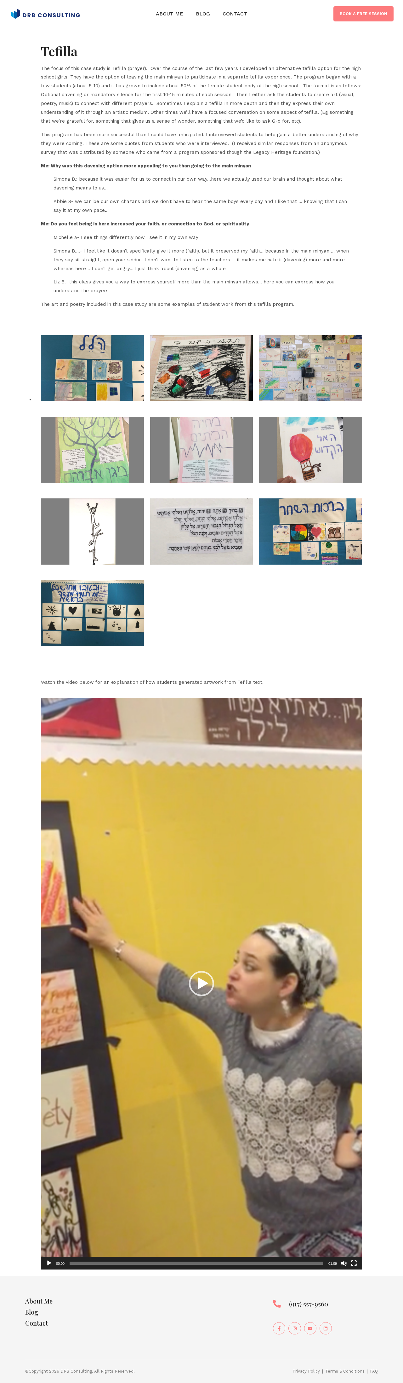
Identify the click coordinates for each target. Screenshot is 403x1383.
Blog (203, 14)
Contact (235, 14)
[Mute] (344, 1263)
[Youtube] (310, 1328)
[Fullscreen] (354, 1263)
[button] (201, 983)
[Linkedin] (326, 1328)
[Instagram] (294, 1328)
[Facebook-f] (279, 1328)
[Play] (49, 1263)
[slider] (196, 1263)
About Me (169, 14)
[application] (201, 984)
